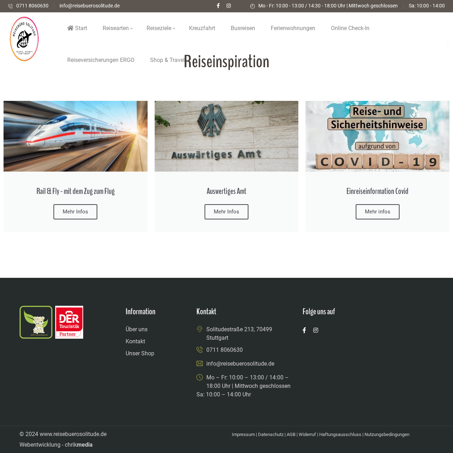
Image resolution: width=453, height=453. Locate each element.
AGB (291, 434)
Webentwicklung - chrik (56, 444)
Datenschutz (270, 434)
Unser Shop (140, 353)
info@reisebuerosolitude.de (89, 5)
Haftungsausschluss (340, 434)
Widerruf (307, 434)
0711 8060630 (32, 5)
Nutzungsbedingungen (387, 434)
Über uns (137, 329)
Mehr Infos (226, 211)
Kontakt (135, 341)
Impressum (243, 434)
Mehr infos (377, 211)
